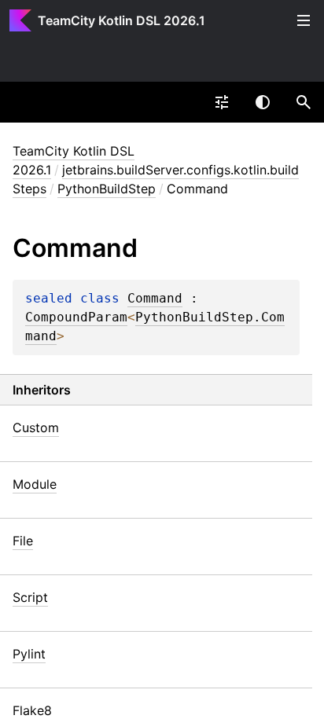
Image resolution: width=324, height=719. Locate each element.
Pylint (29, 654)
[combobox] (221, 102)
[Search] (303, 102)
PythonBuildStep (106, 188)
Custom (36, 427)
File (23, 540)
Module (35, 484)
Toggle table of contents (303, 20)
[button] (303, 102)
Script (30, 597)
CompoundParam (76, 317)
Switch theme (262, 102)
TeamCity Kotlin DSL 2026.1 (121, 20)
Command (154, 299)
